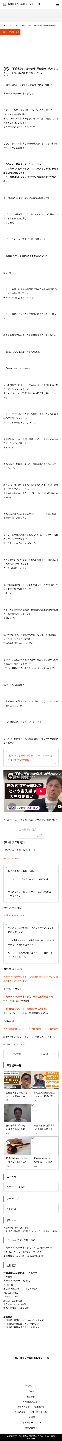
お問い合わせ (31, 1428)
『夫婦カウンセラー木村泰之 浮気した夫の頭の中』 (29, 1247)
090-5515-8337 (10, 858)
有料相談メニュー (31, 1402)
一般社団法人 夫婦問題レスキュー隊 (31, 1358)
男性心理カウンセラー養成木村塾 (31, 1412)
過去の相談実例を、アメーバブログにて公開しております (30, 1029)
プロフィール (31, 1386)
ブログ (31, 1391)
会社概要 (31, 1417)
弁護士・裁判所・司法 (10, 32)
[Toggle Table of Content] (38, 834)
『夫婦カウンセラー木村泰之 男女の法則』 (24, 1252)
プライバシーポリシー (31, 1422)
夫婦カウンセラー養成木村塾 (31, 1407)
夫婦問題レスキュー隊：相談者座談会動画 (23, 1256)
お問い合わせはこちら (14, 915)
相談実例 (31, 1396)
